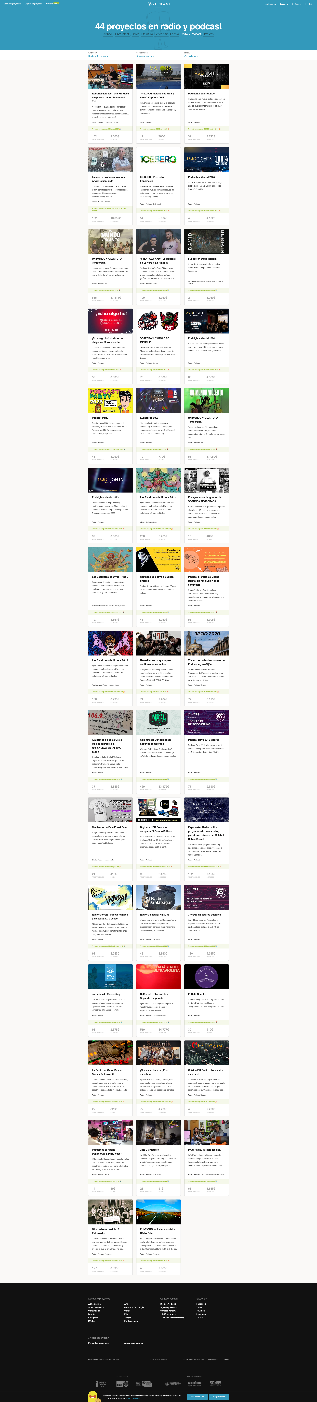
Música (91, 1321)
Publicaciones (131, 1321)
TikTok (199, 1317)
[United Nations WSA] (144, 1384)
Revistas (208, 34)
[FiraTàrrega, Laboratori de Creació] (194, 1384)
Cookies (225, 1359)
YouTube (200, 1310)
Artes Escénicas (96, 1307)
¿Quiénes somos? (169, 1314)
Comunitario (94, 1310)
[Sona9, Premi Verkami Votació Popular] (216, 1384)
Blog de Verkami (168, 1303)
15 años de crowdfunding (172, 1317)
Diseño (91, 1314)
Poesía (174, 34)
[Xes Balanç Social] (122, 1384)
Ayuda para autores (133, 1342)
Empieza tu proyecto (33, 3)
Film (126, 1314)
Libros (135, 34)
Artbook (108, 34)
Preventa (49, 3)
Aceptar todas (219, 1396)
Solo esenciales (197, 1396)
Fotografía (93, 1317)
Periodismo (161, 34)
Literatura (147, 34)
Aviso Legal (213, 1359)
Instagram (201, 1314)
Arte (126, 1303)
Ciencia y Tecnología (134, 1307)
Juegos (127, 1317)
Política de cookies (133, 1398)
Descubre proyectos (12, 3)
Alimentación (94, 1303)
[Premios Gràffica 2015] (101, 1384)
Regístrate (283, 4)
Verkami (159, 4)
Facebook (201, 1303)
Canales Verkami (168, 1310)
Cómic (127, 1310)
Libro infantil (122, 34)
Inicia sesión (270, 4)
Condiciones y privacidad (193, 1359)
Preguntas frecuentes (98, 1342)
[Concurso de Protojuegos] (173, 1384)
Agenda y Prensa (168, 1307)
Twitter (199, 1307)
